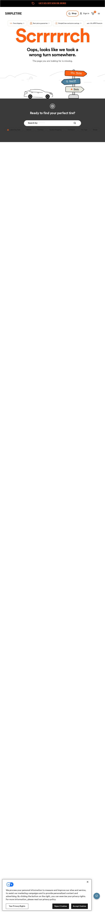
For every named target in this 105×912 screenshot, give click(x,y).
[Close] (87, 882)
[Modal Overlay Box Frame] (52, 3)
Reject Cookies (60, 906)
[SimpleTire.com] (15, 13)
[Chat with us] (96, 896)
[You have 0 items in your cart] (92, 13)
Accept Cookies (79, 906)
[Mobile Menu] (99, 13)
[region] (47, 895)
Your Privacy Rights (17, 906)
